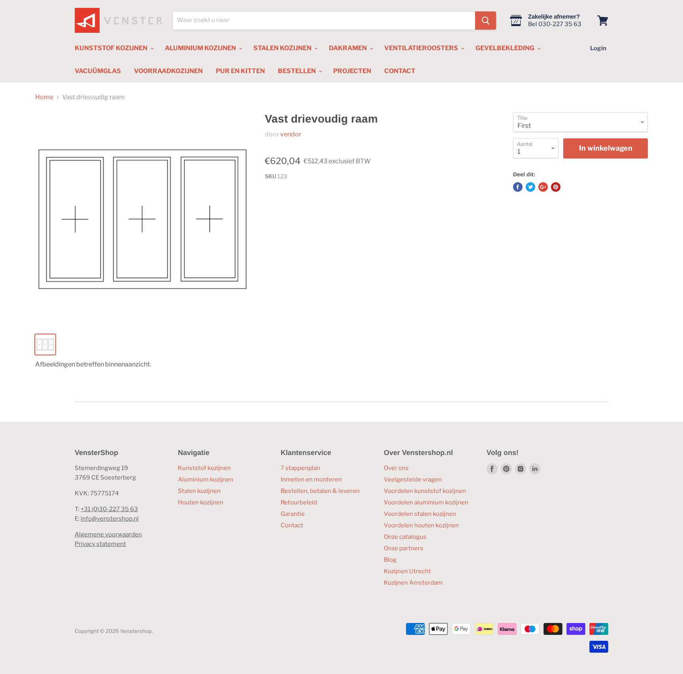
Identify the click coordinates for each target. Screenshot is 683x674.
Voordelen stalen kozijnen (420, 513)
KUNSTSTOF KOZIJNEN (112, 48)
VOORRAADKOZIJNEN (168, 71)
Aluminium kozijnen (205, 479)
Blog (390, 559)
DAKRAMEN (348, 48)
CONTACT (399, 71)
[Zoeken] (485, 20)
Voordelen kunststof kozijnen (425, 491)
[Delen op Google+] (543, 187)
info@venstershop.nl (110, 518)
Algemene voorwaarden (108, 534)
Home (44, 97)
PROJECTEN (352, 71)
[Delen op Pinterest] (555, 187)
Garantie (293, 513)
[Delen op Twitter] (530, 187)
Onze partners (403, 548)
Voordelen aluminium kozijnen (426, 502)
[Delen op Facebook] (518, 187)
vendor (290, 134)
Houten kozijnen (200, 502)
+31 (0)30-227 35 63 (109, 509)
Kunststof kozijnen (204, 468)
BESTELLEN (297, 71)
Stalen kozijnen (199, 491)
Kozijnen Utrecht (407, 571)
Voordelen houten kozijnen (421, 525)
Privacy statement (100, 544)
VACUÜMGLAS (98, 71)
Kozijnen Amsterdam (413, 582)
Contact (292, 525)
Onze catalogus (405, 536)
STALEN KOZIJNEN (283, 48)
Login (598, 48)
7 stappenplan (300, 468)
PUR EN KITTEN (240, 71)
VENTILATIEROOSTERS (421, 48)
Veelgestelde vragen (413, 479)
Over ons (396, 468)
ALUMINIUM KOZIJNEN (201, 48)
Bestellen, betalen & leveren (320, 491)
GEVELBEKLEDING (505, 48)
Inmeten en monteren (311, 479)
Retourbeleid (299, 502)
